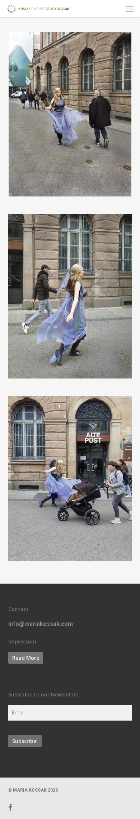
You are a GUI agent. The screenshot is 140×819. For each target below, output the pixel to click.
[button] (130, 8)
